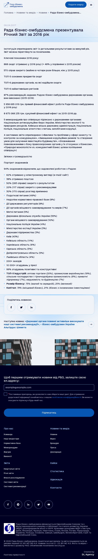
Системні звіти (11, 482)
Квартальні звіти (12, 469)
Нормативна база (12, 443)
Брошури (54, 443)
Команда (8, 434)
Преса (53, 448)
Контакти (56, 487)
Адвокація (56, 479)
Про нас (8, 428)
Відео (53, 439)
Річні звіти (9, 473)
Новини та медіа (26, 12)
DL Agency (88, 554)
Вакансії (8, 456)
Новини (43, 12)
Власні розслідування (14, 478)
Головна (8, 12)
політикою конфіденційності (66, 397)
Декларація (55, 452)
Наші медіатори (11, 439)
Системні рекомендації (15, 486)
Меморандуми (10, 448)
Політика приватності (14, 555)
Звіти (7, 463)
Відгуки (7, 452)
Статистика (57, 471)
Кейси (53, 463)
